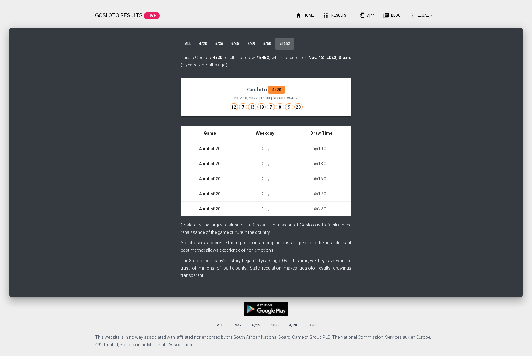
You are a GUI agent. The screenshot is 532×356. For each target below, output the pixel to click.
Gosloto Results (125, 15)
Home (305, 15)
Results (335, 15)
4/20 (203, 44)
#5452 (284, 44)
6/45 (235, 44)
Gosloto (264, 89)
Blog (392, 15)
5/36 (219, 44)
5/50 (267, 44)
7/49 (251, 44)
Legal (419, 15)
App (366, 15)
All (188, 44)
